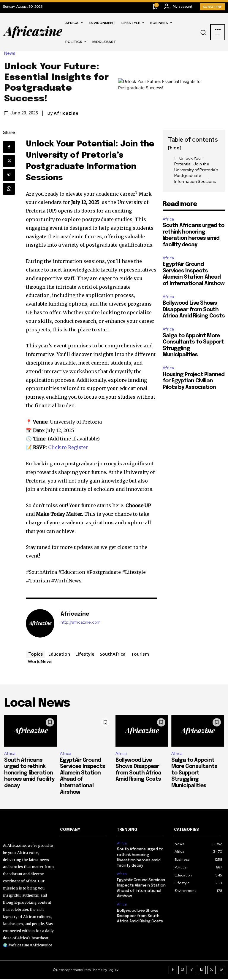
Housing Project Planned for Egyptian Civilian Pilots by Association (193, 381)
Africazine (66, 113)
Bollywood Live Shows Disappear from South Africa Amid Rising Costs (194, 310)
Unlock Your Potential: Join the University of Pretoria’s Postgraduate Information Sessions (196, 170)
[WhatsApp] (9, 189)
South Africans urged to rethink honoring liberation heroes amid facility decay (29, 773)
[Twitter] (9, 161)
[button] (203, 32)
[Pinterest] (9, 175)
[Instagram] (182, 970)
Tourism (140, 654)
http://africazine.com (81, 622)
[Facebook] (9, 147)
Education (59, 654)
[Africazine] (40, 623)
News (9, 53)
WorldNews (40, 661)
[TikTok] (192, 970)
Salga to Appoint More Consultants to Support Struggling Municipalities (194, 773)
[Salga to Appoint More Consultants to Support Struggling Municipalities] (197, 731)
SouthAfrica (113, 654)
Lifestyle (84, 654)
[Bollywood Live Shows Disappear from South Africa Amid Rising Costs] (141, 731)
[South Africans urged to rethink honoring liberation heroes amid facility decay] (30, 731)
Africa (168, 219)
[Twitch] (202, 970)
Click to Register (68, 447)
